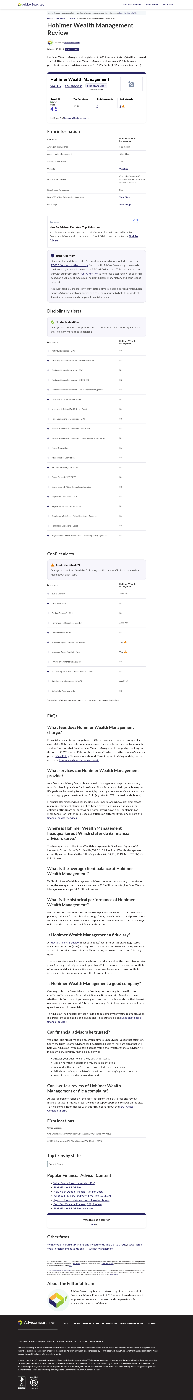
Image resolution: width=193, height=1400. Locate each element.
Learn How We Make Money (129, 13)
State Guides (152, 4)
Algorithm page (113, 1274)
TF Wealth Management (99, 1248)
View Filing (124, 197)
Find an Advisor (96, 85)
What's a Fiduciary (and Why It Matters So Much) (82, 1195)
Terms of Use (70, 1341)
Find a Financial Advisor (66, 18)
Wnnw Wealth (55, 1244)
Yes (93, 1223)
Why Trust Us (91, 1323)
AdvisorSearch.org (31, 4)
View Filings (125, 204)
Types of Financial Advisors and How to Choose (81, 1200)
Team (77, 1323)
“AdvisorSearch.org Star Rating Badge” (61, 1270)
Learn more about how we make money (82, 1369)
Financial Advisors (132, 4)
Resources (168, 4)
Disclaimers (83, 1341)
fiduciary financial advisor (65, 942)
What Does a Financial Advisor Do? (74, 1183)
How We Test (109, 1323)
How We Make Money (132, 1323)
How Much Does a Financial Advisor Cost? (78, 1191)
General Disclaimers (34, 1354)
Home (50, 18)
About (67, 1323)
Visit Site (55, 86)
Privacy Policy (96, 1341)
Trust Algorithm (88, 273)
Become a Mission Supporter (76, 118)
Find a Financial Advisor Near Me (73, 1208)
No (100, 1223)
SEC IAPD (76, 1264)
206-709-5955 (73, 86)
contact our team (108, 1264)
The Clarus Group (115, 1244)
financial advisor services (62, 817)
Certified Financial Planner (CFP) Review (77, 1204)
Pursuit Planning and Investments (84, 1244)
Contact (153, 1323)
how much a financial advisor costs (79, 760)
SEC (70, 1266)
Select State (56, 1164)
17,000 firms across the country (69, 265)
